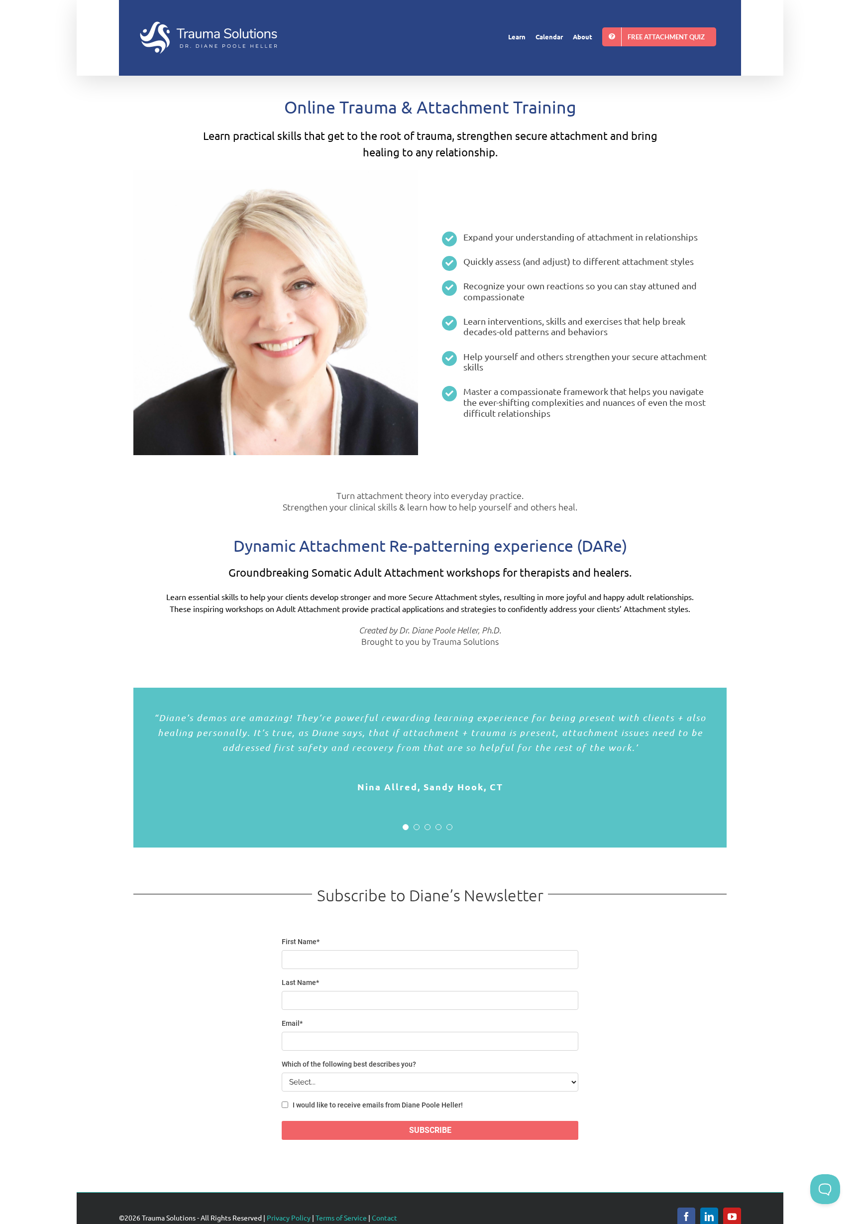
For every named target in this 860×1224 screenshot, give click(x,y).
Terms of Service (341, 1217)
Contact (384, 1217)
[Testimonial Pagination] (406, 827)
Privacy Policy (289, 1217)
